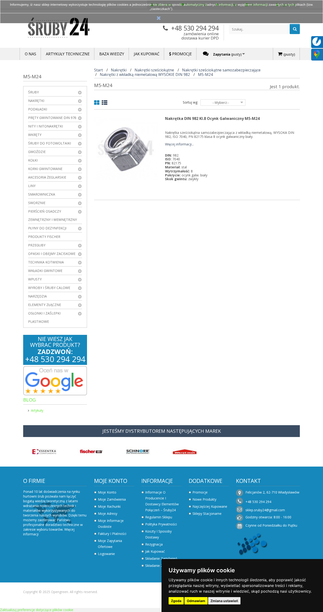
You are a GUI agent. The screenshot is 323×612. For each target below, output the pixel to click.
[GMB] (316, 54)
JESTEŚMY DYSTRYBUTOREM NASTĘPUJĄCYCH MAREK (161, 431)
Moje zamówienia (112, 499)
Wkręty (34, 134)
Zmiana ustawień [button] (224, 601)
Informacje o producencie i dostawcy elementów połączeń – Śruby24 (162, 501)
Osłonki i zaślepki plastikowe (44, 317)
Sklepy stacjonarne (207, 513)
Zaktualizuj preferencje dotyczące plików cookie (36, 610)
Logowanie (106, 553)
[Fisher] (91, 451)
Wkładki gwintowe (45, 270)
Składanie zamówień (161, 558)
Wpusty (35, 279)
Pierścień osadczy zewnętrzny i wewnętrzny (52, 215)
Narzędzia (37, 296)
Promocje (200, 492)
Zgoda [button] (176, 601)
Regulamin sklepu (158, 517)
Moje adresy (107, 513)
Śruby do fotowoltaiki (49, 143)
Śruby (33, 92)
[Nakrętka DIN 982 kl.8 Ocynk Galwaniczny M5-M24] (126, 148)
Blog (29, 400)
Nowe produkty (204, 499)
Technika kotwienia (46, 262)
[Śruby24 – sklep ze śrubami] (67, 28)
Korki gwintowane (45, 168)
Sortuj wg (190, 102)
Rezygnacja (154, 544)
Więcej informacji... (179, 144)
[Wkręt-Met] (184, 451)
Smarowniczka (41, 194)
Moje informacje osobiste (111, 523)
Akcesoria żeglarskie (47, 177)
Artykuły (37, 410)
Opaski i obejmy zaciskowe (51, 253)
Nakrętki (36, 100)
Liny (31, 186)
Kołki (33, 160)
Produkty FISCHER (44, 236)
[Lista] (104, 103)
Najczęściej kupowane (209, 506)
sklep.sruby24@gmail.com (265, 510)
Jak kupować (155, 551)
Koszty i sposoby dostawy (158, 534)
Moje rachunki (109, 506)
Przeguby (36, 245)
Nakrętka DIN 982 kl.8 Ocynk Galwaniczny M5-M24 (212, 118)
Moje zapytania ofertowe (110, 543)
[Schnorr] (138, 451)
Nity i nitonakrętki (45, 126)
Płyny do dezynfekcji (47, 228)
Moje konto (110, 481)
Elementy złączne (44, 304)
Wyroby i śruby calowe (49, 287)
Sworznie (36, 203)
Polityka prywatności (161, 524)
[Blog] (316, 41)
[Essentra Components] (44, 451)
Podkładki (37, 109)
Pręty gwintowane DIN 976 (52, 117)
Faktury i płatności (112, 533)
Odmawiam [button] (196, 601)
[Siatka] (96, 103)
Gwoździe (37, 151)
